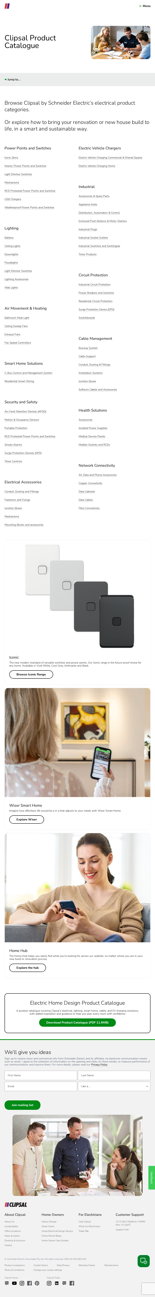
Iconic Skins (11, 157)
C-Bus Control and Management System (28, 373)
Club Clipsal (85, 1221)
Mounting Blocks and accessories (24, 525)
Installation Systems (91, 373)
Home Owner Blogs (51, 1235)
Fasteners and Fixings (17, 500)
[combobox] (114, 1086)
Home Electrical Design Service (57, 1231)
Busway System (88, 348)
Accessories (85, 420)
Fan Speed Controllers (18, 342)
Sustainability (11, 1226)
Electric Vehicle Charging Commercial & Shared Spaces (110, 157)
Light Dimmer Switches (18, 174)
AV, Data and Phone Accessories (98, 475)
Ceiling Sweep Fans (16, 326)
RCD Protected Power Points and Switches (30, 191)
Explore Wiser (26, 819)
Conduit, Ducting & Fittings (94, 364)
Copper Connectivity (90, 483)
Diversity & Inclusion (15, 1240)
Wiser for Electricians (89, 1226)
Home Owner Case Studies (55, 1240)
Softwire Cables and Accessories (98, 389)
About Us (9, 1221)
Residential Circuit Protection (95, 301)
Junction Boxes (13, 508)
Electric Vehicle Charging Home (97, 166)
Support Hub (122, 1229)
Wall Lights (11, 287)
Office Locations (13, 1231)
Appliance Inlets (88, 204)
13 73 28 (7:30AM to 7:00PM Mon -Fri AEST (130, 1223)
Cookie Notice (41, 1265)
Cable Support (87, 356)
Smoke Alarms (13, 444)
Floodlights (11, 262)
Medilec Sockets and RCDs (94, 444)
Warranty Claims (86, 1265)
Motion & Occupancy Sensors (22, 420)
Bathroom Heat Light (17, 318)
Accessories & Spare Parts (94, 196)
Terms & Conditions (14, 1270)
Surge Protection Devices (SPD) (23, 453)
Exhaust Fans (12, 334)
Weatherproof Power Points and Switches (29, 207)
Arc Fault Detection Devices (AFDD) (25, 411)
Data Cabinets (87, 491)
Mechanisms (12, 182)
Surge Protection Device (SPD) (96, 309)
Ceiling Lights (12, 246)
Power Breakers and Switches (96, 293)
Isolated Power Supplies (93, 428)
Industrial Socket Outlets (93, 237)
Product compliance (15, 1265)
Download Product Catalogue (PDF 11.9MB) (77, 1022)
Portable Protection (16, 428)
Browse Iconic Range (31, 674)
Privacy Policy (99, 1064)
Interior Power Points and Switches (25, 166)
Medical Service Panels (92, 436)
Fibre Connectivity (89, 508)
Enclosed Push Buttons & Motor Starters (103, 221)
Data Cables (86, 500)
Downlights (11, 254)
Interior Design (49, 1221)
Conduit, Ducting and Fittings (22, 491)
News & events (12, 1235)
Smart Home (48, 1226)
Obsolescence (111, 1265)
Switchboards (87, 318)
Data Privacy (63, 1265)
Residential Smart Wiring (19, 381)
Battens (9, 237)
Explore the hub (27, 968)
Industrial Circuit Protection (95, 284)
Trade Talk (84, 1231)
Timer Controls (13, 461)
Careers (8, 1245)
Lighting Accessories (17, 279)
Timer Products (88, 254)
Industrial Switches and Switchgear (99, 246)
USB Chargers (13, 199)
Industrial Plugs (88, 229)
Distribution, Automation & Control (99, 213)
